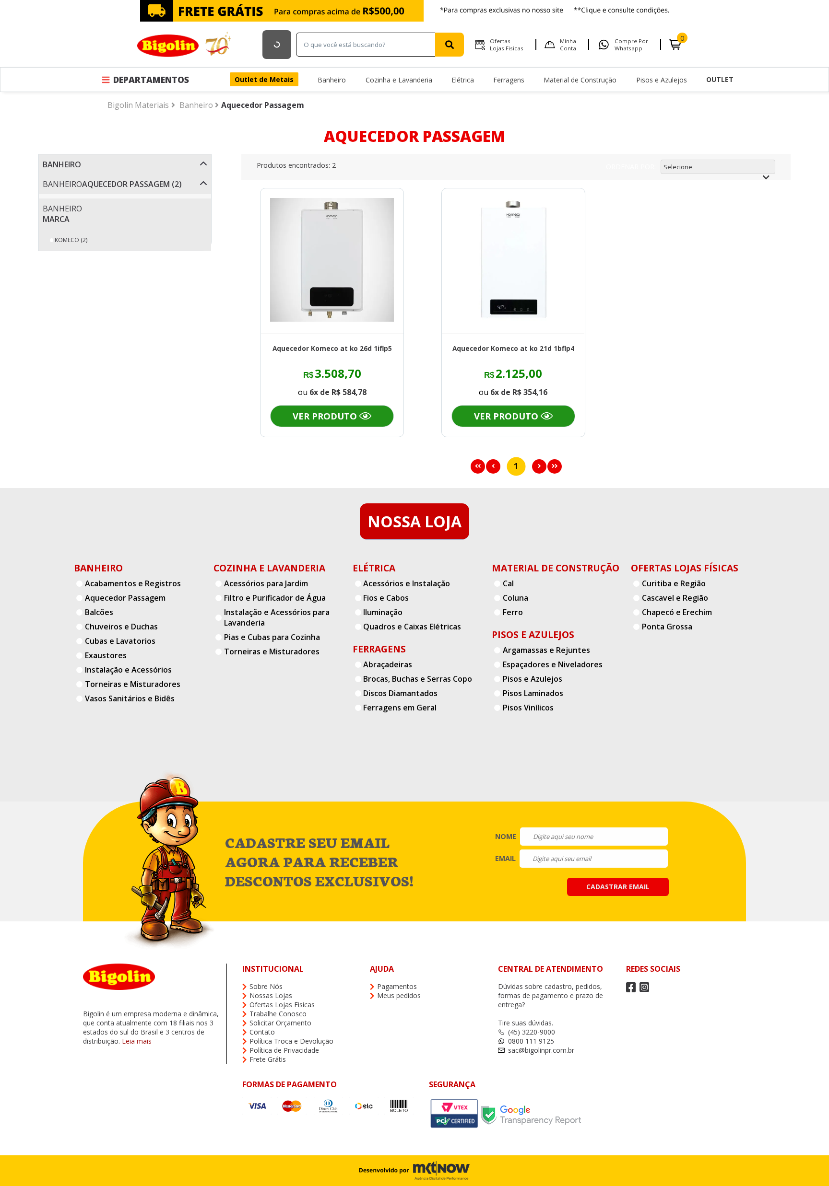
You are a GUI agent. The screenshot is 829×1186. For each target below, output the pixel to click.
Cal (508, 583)
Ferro (513, 612)
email (505, 858)
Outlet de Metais (264, 79)
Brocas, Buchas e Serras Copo (417, 679)
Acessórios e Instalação (406, 583)
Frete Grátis (267, 1059)
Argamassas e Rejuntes (546, 650)
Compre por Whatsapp (631, 44)
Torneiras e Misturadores (132, 684)
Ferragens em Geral (400, 707)
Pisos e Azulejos (661, 79)
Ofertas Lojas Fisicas (506, 44)
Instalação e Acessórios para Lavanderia (277, 617)
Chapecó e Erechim (677, 612)
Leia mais (137, 1041)
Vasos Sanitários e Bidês (130, 698)
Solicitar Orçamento (280, 1022)
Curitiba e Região (674, 583)
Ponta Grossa (667, 626)
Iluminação (383, 612)
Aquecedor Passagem (262, 105)
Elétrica (462, 79)
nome (505, 836)
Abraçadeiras (387, 664)
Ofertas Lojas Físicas (684, 567)
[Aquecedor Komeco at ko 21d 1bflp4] (513, 261)
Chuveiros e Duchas (121, 626)
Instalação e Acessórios (128, 669)
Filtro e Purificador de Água (275, 598)
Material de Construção (580, 79)
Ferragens (508, 79)
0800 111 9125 (531, 1041)
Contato (262, 1031)
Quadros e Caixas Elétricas (412, 626)
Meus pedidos (399, 995)
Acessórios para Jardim (266, 583)
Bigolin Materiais (138, 105)
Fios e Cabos (386, 598)
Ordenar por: (631, 166)
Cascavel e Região (675, 598)
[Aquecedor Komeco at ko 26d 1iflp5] (332, 261)
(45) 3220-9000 (531, 1031)
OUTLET (720, 79)
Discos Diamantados (400, 693)
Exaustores (106, 655)
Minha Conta (568, 44)
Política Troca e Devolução (291, 1041)
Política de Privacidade (284, 1050)
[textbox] (368, 45)
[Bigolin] (185, 44)
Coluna (515, 598)
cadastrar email (618, 886)
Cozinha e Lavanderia (399, 79)
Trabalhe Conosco (278, 1013)
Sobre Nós (266, 986)
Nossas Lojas (270, 995)
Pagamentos (397, 986)
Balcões (99, 612)
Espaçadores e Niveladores (553, 664)
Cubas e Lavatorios (120, 641)
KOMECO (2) (71, 240)
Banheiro (332, 79)
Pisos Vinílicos (528, 707)
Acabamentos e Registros (133, 583)
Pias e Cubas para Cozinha (272, 637)
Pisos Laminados (533, 693)
